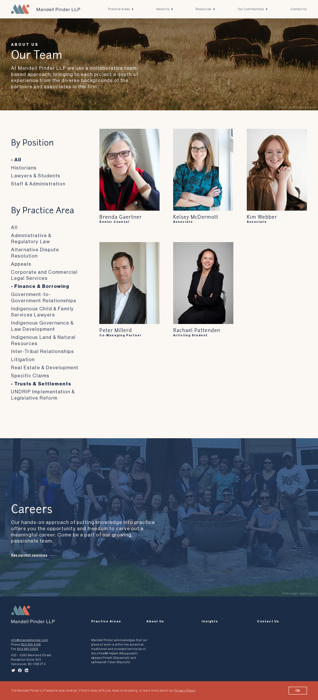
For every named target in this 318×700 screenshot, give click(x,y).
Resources (203, 9)
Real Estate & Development (45, 367)
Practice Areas (119, 9)
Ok (297, 690)
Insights (210, 621)
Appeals (21, 264)
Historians (24, 168)
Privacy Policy (184, 690)
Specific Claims (30, 375)
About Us (162, 9)
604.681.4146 (31, 644)
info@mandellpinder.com (29, 640)
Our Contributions (251, 9)
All (17, 159)
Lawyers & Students (36, 175)
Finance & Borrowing (41, 286)
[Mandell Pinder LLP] (45, 9)
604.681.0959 (27, 649)
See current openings (29, 555)
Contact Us (298, 9)
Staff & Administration (38, 184)
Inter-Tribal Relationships (42, 351)
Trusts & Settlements (42, 384)
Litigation (23, 359)
